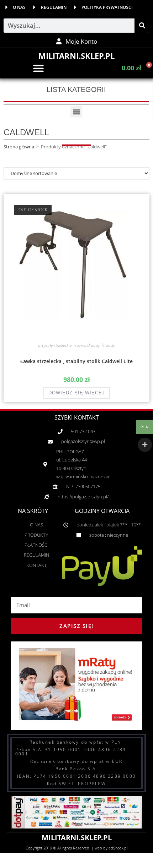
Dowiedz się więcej (76, 392)
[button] (38, 68)
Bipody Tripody (101, 345)
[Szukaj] (141, 25)
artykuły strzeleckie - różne (61, 345)
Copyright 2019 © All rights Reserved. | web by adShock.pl (76, 848)
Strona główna (19, 146)
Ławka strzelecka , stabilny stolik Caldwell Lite (76, 361)
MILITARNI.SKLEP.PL (76, 55)
